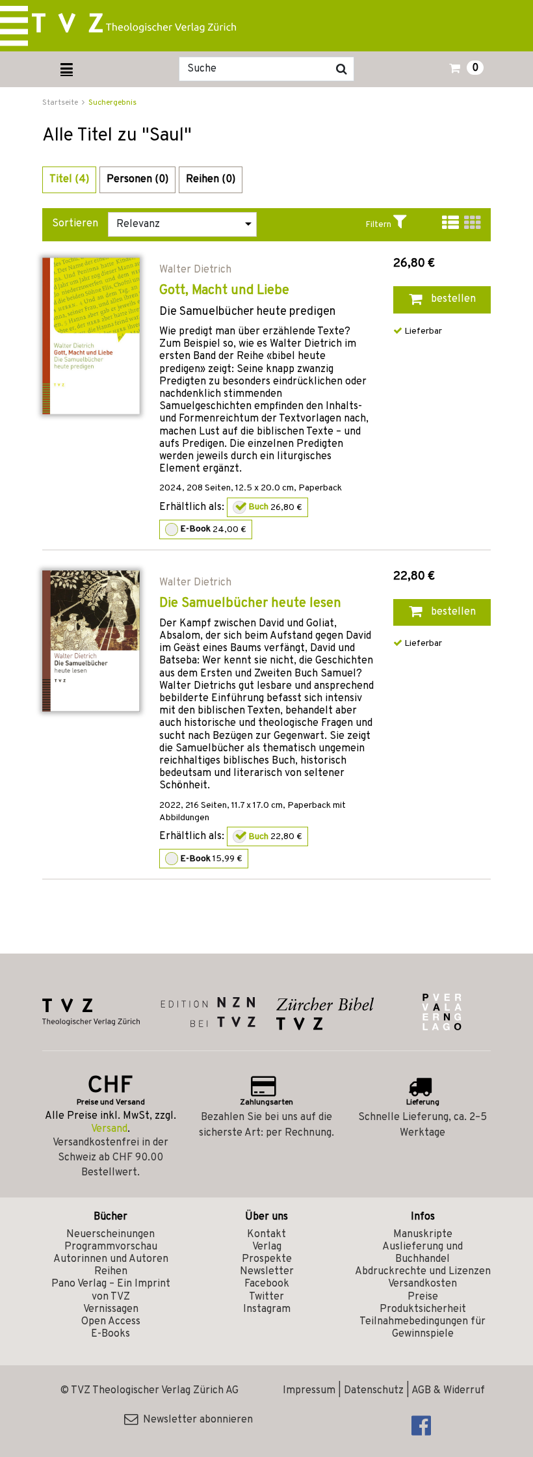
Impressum (309, 1390)
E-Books (110, 1334)
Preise (423, 1296)
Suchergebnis (112, 103)
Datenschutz (374, 1390)
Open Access (110, 1321)
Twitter (266, 1296)
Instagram (267, 1309)
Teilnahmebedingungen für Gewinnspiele (422, 1328)
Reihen (110, 1271)
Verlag (266, 1246)
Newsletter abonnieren (195, 1419)
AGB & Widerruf (448, 1390)
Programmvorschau (110, 1246)
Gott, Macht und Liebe (224, 290)
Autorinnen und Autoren (110, 1259)
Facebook (266, 1283)
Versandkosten (422, 1283)
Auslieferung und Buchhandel (422, 1253)
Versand (109, 1129)
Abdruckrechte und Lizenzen (423, 1271)
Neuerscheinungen (110, 1234)
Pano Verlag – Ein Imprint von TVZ (110, 1290)
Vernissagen (110, 1309)
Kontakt (266, 1234)
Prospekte (267, 1259)
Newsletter (267, 1271)
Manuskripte (422, 1234)
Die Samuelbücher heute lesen (250, 603)
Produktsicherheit (423, 1309)
